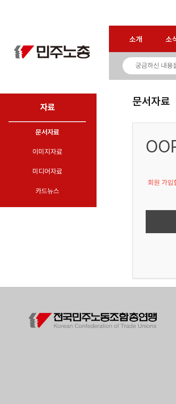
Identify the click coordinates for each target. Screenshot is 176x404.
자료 (47, 107)
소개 (135, 39)
